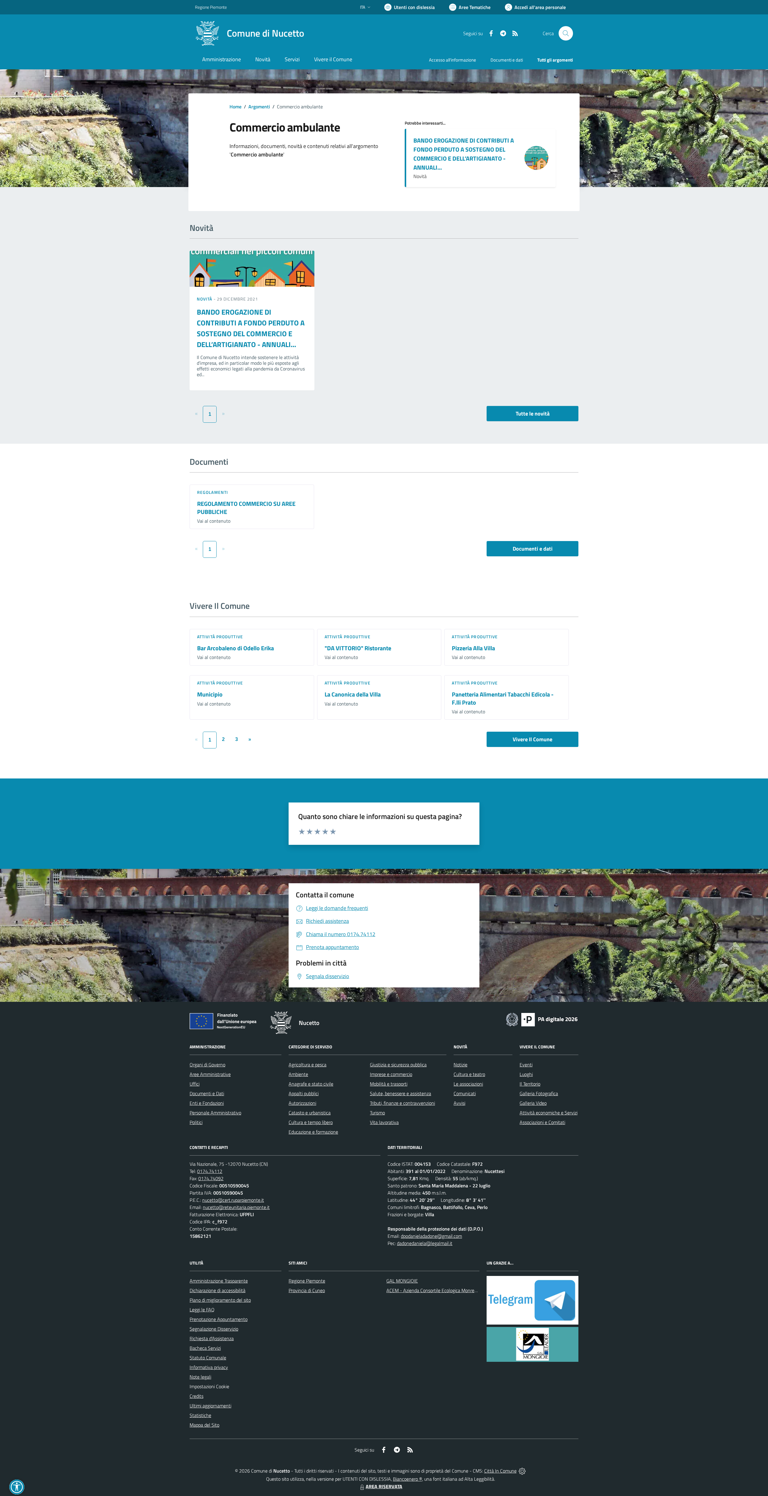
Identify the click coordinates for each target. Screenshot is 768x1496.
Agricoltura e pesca (307, 1064)
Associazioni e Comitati (542, 1122)
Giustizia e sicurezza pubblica (398, 1064)
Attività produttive (220, 636)
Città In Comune (500, 1470)
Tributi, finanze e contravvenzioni (402, 1103)
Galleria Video (533, 1103)
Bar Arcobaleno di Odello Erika (235, 648)
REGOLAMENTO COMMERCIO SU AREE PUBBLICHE (246, 507)
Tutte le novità (533, 414)
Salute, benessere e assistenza (400, 1093)
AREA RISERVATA (384, 1486)
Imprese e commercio (391, 1074)
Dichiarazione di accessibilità (217, 1290)
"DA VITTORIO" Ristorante (358, 648)
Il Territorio (530, 1083)
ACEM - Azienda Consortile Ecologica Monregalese (436, 1290)
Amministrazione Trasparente (219, 1280)
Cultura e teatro (469, 1074)
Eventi (526, 1064)
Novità (205, 299)
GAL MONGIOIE (402, 1280)
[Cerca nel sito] (566, 33)
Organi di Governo (207, 1064)
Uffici (195, 1083)
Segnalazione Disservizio (214, 1328)
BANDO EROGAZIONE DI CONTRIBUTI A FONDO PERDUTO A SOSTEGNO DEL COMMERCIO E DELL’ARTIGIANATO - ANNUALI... (463, 154)
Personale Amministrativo (215, 1112)
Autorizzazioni (302, 1103)
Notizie (460, 1064)
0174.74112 (209, 1171)
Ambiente (298, 1074)
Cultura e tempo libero (311, 1122)
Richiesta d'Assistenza (212, 1338)
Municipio (210, 694)
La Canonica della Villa (353, 694)
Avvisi (459, 1103)
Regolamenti (212, 492)
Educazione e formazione (313, 1131)
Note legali (200, 1376)
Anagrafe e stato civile (311, 1083)
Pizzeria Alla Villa (473, 648)
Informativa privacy (209, 1367)
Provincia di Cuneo (307, 1290)
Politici (196, 1122)
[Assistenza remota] (522, 1470)
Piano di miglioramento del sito (220, 1300)
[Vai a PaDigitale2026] (541, 1018)
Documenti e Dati (207, 1093)
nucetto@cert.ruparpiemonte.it (233, 1200)
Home (236, 106)
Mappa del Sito (204, 1424)
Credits (196, 1396)
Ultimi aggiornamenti (210, 1405)
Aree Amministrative (210, 1074)
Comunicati (465, 1093)
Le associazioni (468, 1083)
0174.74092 (211, 1178)
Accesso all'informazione (452, 59)
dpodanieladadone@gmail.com (431, 1236)
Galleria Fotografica (539, 1093)
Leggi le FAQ (202, 1309)
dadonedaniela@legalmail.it (424, 1243)
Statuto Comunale (208, 1357)
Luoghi (526, 1074)
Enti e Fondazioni (207, 1103)
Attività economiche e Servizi (549, 1112)
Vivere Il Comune (532, 739)
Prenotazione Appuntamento (219, 1319)
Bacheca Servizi (205, 1348)
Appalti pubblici (304, 1093)
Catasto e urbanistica (310, 1112)
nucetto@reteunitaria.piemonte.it (236, 1207)
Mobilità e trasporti (388, 1083)
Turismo (377, 1112)
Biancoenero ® (407, 1478)
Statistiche (200, 1415)
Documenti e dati (533, 549)
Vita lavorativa (384, 1122)
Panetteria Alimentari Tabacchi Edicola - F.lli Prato (503, 698)
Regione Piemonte (211, 7)
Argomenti (259, 106)
